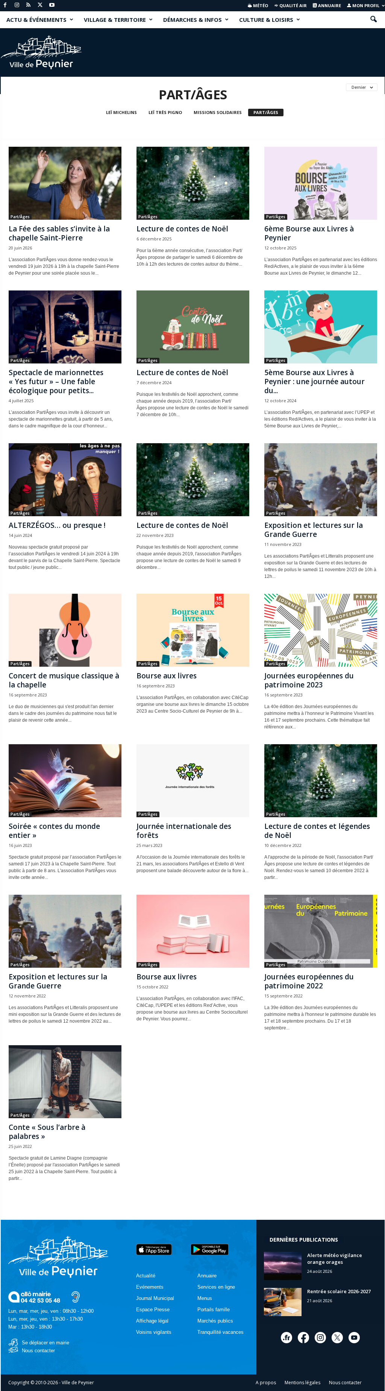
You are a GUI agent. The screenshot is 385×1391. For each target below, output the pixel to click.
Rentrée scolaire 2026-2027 (339, 1291)
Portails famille (213, 1309)
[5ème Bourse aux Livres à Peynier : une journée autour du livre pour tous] (320, 326)
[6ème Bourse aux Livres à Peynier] (320, 183)
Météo (260, 5)
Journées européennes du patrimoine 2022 (309, 981)
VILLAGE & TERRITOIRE (115, 19)
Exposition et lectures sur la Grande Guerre (313, 529)
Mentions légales (302, 1382)
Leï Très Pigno (165, 112)
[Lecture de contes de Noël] (192, 183)
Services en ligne (216, 1287)
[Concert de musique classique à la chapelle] (65, 630)
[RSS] (28, 5)
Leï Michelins (121, 112)
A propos (266, 1382)
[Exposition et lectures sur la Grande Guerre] (320, 479)
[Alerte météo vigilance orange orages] (283, 1266)
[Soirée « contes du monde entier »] (65, 780)
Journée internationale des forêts (183, 830)
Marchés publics (215, 1321)
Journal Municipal (155, 1298)
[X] (40, 5)
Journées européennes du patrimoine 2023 (309, 680)
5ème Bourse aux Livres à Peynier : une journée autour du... (314, 381)
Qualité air (292, 5)
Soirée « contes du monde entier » (54, 830)
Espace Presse (153, 1309)
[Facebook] (5, 5)
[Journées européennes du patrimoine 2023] (320, 630)
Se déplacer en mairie (45, 1342)
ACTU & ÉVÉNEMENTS (36, 19)
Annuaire (329, 5)
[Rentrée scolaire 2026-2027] (283, 1302)
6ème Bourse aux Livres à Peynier (309, 233)
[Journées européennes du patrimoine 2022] (320, 931)
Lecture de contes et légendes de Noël (317, 830)
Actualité (145, 1276)
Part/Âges (265, 112)
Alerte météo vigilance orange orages (334, 1258)
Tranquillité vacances (220, 1332)
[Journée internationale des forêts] (192, 780)
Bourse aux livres (166, 676)
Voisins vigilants (153, 1332)
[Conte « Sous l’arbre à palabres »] (65, 1081)
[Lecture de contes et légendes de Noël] (320, 780)
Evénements (150, 1287)
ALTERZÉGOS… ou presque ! (57, 525)
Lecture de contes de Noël (182, 229)
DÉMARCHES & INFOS (192, 19)
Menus (204, 1298)
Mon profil (365, 5)
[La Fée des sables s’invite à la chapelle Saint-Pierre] (65, 183)
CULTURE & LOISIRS (266, 19)
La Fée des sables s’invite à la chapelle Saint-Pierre (59, 233)
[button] (373, 19)
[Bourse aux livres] (192, 630)
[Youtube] (51, 5)
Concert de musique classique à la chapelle (64, 680)
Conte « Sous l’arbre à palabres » (47, 1131)
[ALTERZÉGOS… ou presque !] (65, 479)
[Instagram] (16, 5)
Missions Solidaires (218, 112)
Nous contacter (38, 1350)
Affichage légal (152, 1321)
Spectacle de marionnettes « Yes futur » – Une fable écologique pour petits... (56, 381)
